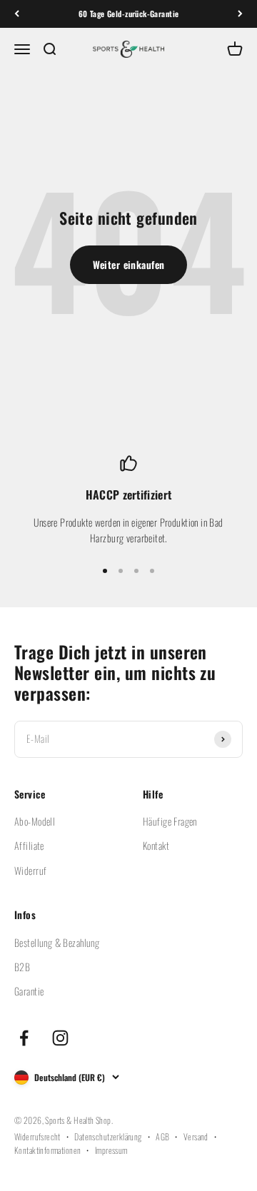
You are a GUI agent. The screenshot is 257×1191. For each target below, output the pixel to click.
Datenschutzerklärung (107, 1136)
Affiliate (29, 845)
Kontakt (156, 845)
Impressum (111, 1150)
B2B (22, 966)
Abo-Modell (34, 821)
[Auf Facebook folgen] (24, 1038)
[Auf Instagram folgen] (60, 1038)
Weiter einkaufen (129, 264)
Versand (195, 1136)
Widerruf (30, 870)
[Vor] (240, 14)
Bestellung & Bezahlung (56, 942)
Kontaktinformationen (47, 1150)
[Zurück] (16, 14)
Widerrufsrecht (37, 1136)
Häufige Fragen (170, 821)
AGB (162, 1136)
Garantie (29, 990)
